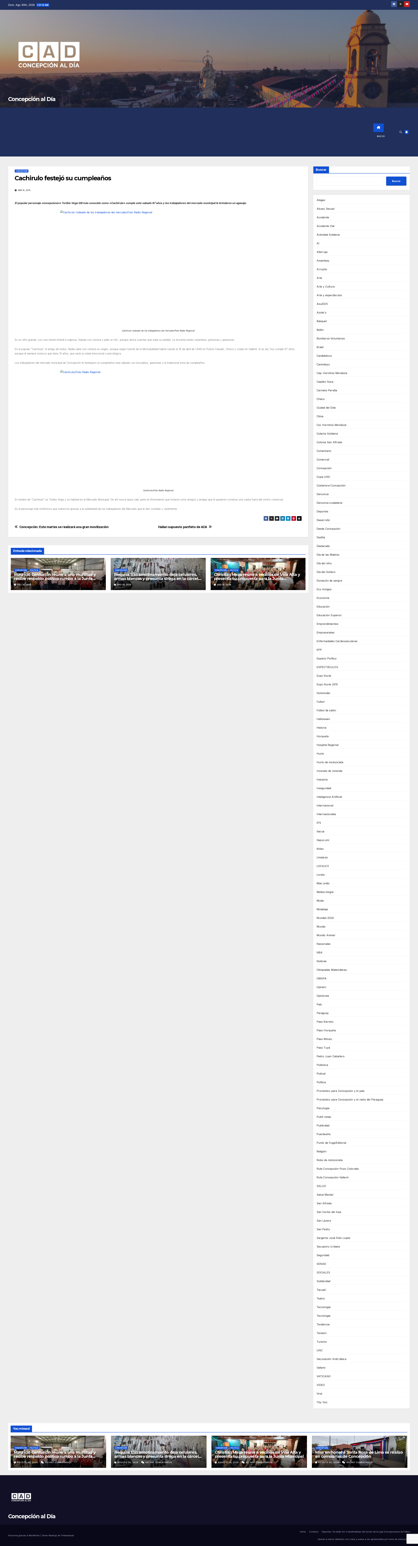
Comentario (324, 451)
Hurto (320, 753)
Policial (321, 1073)
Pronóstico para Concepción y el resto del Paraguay (350, 1099)
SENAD (321, 1263)
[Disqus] (158, 642)
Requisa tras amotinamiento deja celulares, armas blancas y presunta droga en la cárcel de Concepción (156, 578)
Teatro (321, 1298)
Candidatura (324, 355)
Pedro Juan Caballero (331, 1056)
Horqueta (323, 736)
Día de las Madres (328, 554)
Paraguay (323, 1013)
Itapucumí (323, 840)
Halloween (323, 719)
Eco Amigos (324, 589)
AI (318, 243)
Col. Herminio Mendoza (331, 425)
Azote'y (321, 312)
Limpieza (322, 857)
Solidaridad (323, 1281)
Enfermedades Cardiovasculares (337, 641)
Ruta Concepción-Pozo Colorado (338, 1168)
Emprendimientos (327, 623)
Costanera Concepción (331, 485)
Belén (320, 329)
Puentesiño (324, 1134)
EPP (319, 649)
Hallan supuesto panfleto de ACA (182, 527)
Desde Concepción (328, 528)
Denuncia (323, 494)
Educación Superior (329, 615)
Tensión (322, 1333)
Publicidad (323, 1125)
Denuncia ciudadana (329, 502)
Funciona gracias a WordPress (24, 1535)
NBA (320, 952)
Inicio (381, 136)
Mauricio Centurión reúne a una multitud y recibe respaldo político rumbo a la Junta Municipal (55, 578)
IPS (319, 822)
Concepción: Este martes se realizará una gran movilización (64, 527)
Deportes (322, 511)
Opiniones (323, 995)
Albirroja (322, 252)
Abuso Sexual (325, 208)
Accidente (323, 217)
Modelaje (322, 909)
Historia (321, 727)
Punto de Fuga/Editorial (331, 1142)
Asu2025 (322, 303)
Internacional (325, 805)
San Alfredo (324, 1203)
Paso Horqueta (326, 1030)
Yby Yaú (322, 1402)
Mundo (321, 926)
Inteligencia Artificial (329, 796)
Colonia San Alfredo (329, 442)
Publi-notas (324, 1116)
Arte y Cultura (326, 286)
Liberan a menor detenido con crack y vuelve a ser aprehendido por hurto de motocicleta (364, 1539)
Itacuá (320, 831)
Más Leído (323, 883)
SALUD (321, 1186)
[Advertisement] (191, 132)
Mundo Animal (326, 935)
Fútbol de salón (326, 710)
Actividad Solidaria (328, 234)
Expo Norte (324, 675)
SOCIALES (323, 1272)
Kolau (320, 848)
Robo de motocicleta (330, 1160)
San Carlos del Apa (329, 1212)
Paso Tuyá (323, 1047)
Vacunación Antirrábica (331, 1359)
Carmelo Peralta (327, 390)
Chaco (321, 399)
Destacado (323, 546)
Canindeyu (323, 364)
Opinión (321, 987)
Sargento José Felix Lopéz (334, 1238)
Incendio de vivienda (329, 771)
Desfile (321, 537)
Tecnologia (323, 1315)
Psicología (323, 1108)
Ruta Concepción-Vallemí (333, 1177)
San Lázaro (324, 1220)
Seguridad (323, 1255)
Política (34, 570)
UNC (320, 1350)
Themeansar (67, 1535)
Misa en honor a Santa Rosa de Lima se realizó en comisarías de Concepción (359, 1454)
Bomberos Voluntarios (331, 338)
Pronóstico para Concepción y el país (341, 1091)
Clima (320, 416)
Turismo (322, 1341)
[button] (400, 132)
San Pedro (323, 1229)
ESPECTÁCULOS (327, 667)
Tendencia (323, 1324)
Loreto (321, 874)
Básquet (322, 321)
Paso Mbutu (324, 1039)
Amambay (323, 260)
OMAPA (322, 978)
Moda (320, 900)
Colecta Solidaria (327, 433)
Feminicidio (323, 693)
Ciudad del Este (326, 407)
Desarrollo (323, 520)
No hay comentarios (58, 1462)
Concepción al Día (31, 99)
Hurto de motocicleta (330, 762)
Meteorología (325, 892)
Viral (319, 1393)
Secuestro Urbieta (328, 1246)
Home (303, 1531)
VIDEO (321, 1385)
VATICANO (324, 1376)
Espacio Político (327, 658)
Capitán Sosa (325, 381)
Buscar (321, 170)
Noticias (322, 961)
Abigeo (321, 200)
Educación (323, 606)
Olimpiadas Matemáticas (332, 969)
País (319, 1004)
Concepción (21, 171)
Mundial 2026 (325, 918)
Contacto (314, 1531)
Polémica (322, 1065)
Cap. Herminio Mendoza (332, 373)
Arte (319, 278)
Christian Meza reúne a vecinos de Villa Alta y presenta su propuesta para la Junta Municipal (257, 578)
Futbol (321, 701)
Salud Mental (325, 1194)
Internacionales (326, 814)
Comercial (323, 459)
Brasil (320, 347)
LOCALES (323, 866)
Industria (322, 779)
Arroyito (322, 269)
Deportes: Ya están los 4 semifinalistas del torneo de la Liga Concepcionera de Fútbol (366, 1531)
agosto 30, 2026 (28, 1462)
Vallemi (321, 1367)
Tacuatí (321, 1289)
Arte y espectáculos (329, 295)
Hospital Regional (328, 745)
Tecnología (324, 1307)
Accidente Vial (326, 226)
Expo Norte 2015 (327, 684)
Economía (323, 598)
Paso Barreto (325, 1021)
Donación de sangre (329, 580)
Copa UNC (323, 476)
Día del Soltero (326, 572)
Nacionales (324, 943)
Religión (322, 1151)
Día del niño (324, 563)
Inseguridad (324, 788)
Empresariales (326, 632)
